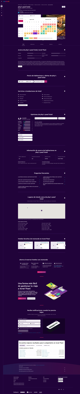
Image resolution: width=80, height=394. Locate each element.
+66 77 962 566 (20, 11)
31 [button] (25, 35)
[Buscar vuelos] (1, 4)
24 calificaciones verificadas (28, 12)
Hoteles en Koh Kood (45, 355)
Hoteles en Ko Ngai (22, 356)
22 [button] (36, 31)
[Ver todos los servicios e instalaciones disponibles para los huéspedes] (64, 91)
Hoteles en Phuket (22, 351)
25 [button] (27, 33)
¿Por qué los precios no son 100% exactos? (26, 371)
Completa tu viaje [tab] (46, 345)
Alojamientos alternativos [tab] (30, 345)
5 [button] (29, 26)
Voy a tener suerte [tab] (39, 345)
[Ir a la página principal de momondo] (6, 1)
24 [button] (25, 33)
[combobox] (30, 321)
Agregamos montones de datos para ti (25, 369)
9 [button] (38, 26)
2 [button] (38, 24)
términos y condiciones (33, 332)
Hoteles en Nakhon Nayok (46, 352)
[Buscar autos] (1, 8)
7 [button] (41, 26)
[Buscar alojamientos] (1, 6)
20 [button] (31, 31)
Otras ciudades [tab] (22, 345)
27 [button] (31, 33)
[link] (41, 272)
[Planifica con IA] (1, 10)
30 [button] (38, 33)
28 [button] (41, 33)
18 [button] (27, 31)
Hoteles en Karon (44, 351)
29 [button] (36, 33)
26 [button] (29, 33)
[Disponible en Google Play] (60, 379)
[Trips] (1, 13)
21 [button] (41, 31)
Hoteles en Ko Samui (22, 352)
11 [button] (50, 26)
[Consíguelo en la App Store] (60, 381)
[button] (2, 1)
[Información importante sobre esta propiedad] (64, 151)
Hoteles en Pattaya (44, 356)
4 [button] (27, 26)
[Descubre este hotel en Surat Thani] (64, 50)
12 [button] (52, 26)
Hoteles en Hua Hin (22, 355)
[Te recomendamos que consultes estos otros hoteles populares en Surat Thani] (64, 238)
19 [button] (29, 31)
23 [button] (38, 31)
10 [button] (48, 26)
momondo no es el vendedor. (24, 367)
